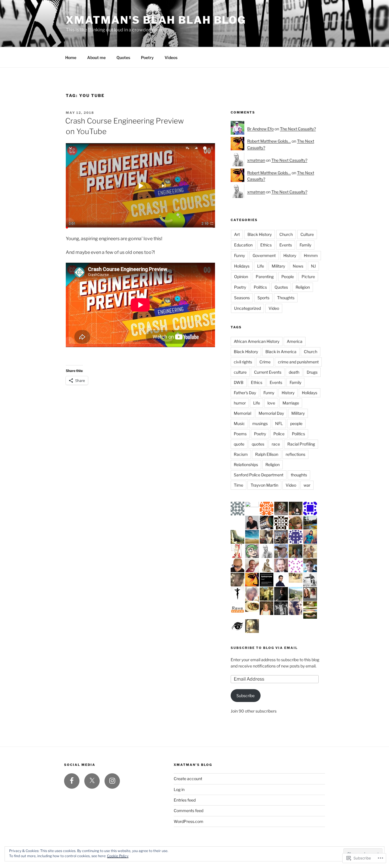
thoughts (299, 474)
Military (278, 266)
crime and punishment (298, 361)
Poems (240, 433)
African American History (256, 341)
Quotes (123, 57)
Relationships (246, 464)
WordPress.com (188, 821)
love (271, 402)
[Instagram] (112, 781)
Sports (263, 297)
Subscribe (245, 695)
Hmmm (311, 255)
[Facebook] (71, 781)
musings (260, 423)
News (298, 266)
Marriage (290, 402)
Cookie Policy (117, 856)
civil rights (243, 361)
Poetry (147, 57)
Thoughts (285, 297)
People (287, 276)
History (289, 255)
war (307, 485)
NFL (279, 423)
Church (286, 234)
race (276, 444)
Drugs (312, 372)
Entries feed (185, 800)
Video (274, 308)
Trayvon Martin (264, 485)
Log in (179, 789)
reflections (295, 454)
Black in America (280, 351)
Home (70, 57)
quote (239, 444)
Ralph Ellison (266, 454)
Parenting (265, 276)
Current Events (267, 372)
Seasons (242, 297)
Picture (308, 276)
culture (240, 372)
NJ (313, 266)
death (294, 372)
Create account (188, 778)
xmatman (256, 160)
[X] (92, 781)
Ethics (266, 244)
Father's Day (245, 392)
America (294, 341)
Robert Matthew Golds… (269, 141)
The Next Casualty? (298, 128)
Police (278, 433)
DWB (238, 382)
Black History (259, 234)
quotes (258, 444)
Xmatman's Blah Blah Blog (156, 20)
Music (239, 423)
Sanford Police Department (258, 474)
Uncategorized (247, 308)
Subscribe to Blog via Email (264, 648)
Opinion (241, 276)
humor (240, 402)
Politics (260, 287)
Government (264, 255)
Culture (307, 234)
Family (305, 244)
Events (285, 244)
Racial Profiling (301, 444)
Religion (303, 287)
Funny (239, 255)
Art (237, 234)
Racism (241, 454)
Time (238, 485)
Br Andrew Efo (260, 128)
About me (96, 57)
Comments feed (188, 810)
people (296, 423)
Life (260, 266)
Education (243, 244)
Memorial (242, 413)
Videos (171, 57)
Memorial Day (271, 413)
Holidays (241, 266)
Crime (265, 361)
